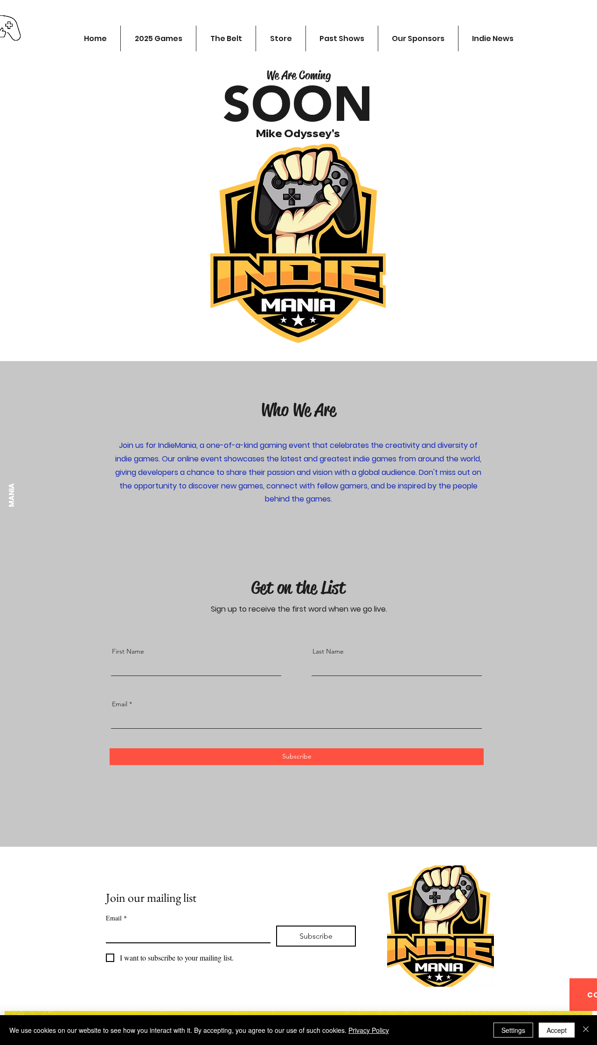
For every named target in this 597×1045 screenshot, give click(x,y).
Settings (513, 1030)
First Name (128, 651)
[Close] (585, 1030)
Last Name (328, 651)
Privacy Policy (368, 1030)
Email (119, 704)
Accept (557, 1030)
